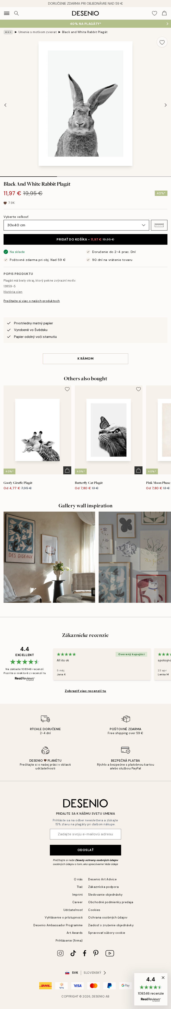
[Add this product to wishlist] (162, 42)
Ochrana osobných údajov (108, 917)
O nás (78, 879)
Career (77, 902)
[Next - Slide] (165, 104)
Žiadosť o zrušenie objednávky (111, 925)
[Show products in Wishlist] (154, 13)
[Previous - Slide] (5, 104)
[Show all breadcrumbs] (8, 32)
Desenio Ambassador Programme (58, 925)
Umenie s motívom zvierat (37, 32)
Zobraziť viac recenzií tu (85, 691)
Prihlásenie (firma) (69, 940)
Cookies (94, 910)
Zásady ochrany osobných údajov (96, 860)
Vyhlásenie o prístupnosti (64, 917)
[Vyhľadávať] (16, 13)
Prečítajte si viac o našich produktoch (32, 301)
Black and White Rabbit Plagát (85, 32)
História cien (13, 292)
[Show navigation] (7, 13)
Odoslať (85, 850)
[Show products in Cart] (164, 13)
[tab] (28, 175)
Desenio (98, 996)
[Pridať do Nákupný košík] (67, 470)
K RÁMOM (85, 359)
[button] (159, 225)
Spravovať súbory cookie (106, 933)
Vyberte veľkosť (16, 217)
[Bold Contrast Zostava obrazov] (49, 557)
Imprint (77, 895)
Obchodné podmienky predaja (110, 902)
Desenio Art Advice (102, 879)
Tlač (80, 887)
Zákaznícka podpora (103, 887)
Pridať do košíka (85, 239)
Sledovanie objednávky (105, 895)
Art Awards (75, 933)
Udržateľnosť (73, 910)
